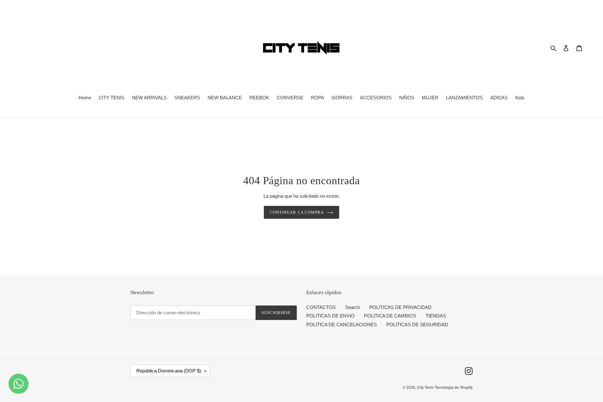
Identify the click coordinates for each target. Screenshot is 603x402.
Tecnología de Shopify (454, 387)
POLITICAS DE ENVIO (330, 315)
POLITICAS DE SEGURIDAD (417, 324)
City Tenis (426, 387)
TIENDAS (436, 315)
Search (352, 307)
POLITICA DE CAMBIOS (390, 315)
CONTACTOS (321, 307)
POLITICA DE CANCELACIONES (341, 324)
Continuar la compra (297, 212)
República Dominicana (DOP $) (168, 370)
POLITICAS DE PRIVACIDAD (400, 307)
